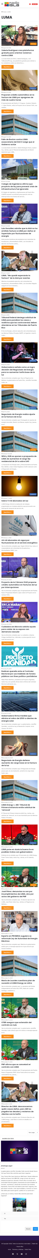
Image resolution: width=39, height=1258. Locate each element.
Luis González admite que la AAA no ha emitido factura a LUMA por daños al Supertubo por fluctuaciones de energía (19, 232)
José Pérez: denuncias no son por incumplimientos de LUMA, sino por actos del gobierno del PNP (17, 894)
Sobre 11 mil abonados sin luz (14, 501)
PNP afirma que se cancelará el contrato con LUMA (15, 1065)
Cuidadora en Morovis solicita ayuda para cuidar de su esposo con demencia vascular (18, 629)
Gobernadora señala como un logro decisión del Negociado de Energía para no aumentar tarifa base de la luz (18, 371)
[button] (19, 1205)
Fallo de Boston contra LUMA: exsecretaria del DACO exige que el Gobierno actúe (17, 142)
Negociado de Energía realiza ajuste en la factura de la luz (18, 415)
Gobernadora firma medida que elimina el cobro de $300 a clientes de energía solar (19, 718)
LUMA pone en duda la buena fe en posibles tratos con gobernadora (17, 850)
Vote (35, 1229)
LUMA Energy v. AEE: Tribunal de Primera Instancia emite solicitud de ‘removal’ (18, 807)
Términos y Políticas (17, 1249)
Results (28, 1229)
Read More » (7, 67)
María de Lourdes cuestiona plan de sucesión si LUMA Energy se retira (18, 981)
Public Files (28, 1249)
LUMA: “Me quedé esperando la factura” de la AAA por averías (15, 276)
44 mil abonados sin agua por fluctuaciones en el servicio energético (19, 541)
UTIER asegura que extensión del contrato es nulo (16, 1023)
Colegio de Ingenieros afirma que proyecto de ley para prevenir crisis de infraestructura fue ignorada (19, 186)
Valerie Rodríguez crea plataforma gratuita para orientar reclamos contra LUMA (17, 53)
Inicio (9, 1249)
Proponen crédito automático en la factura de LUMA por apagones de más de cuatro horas (17, 97)
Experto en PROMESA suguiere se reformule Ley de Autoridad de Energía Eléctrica (19, 938)
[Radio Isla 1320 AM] (12, 3)
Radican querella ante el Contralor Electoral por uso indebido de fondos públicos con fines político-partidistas (19, 674)
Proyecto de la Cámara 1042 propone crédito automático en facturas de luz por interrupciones (19, 585)
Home (4, 12)
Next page (32, 1132)
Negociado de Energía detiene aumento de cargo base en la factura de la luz (19, 763)
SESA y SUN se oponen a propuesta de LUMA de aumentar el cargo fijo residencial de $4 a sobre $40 (19, 459)
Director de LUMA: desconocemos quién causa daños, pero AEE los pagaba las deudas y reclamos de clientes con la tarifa (17, 1110)
